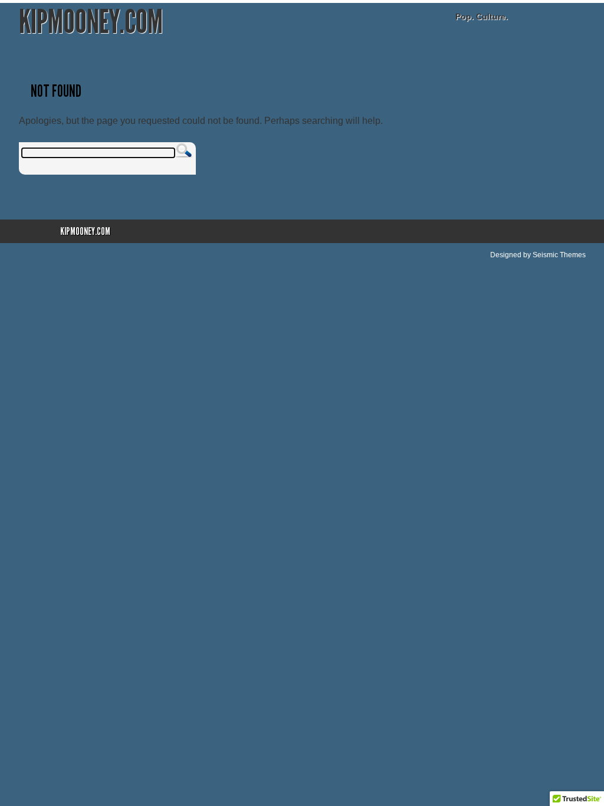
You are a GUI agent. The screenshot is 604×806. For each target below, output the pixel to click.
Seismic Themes (559, 255)
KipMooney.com (91, 22)
